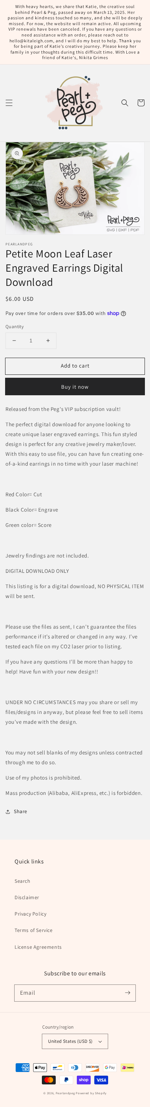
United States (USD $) (70, 1041)
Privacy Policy (30, 913)
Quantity (14, 326)
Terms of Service (34, 930)
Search (23, 881)
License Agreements (38, 947)
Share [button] (20, 811)
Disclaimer (27, 897)
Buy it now (75, 386)
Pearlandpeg (65, 1093)
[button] (9, 103)
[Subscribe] (127, 993)
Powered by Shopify (91, 1093)
